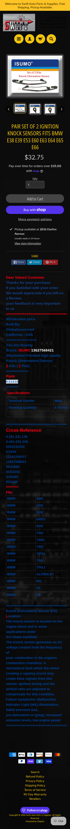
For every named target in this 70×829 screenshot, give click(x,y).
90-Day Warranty (35, 794)
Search (35, 772)
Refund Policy (35, 776)
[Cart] (40, 38)
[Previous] (9, 109)
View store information (28, 243)
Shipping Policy (35, 785)
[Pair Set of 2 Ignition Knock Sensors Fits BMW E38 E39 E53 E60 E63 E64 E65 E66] (20, 108)
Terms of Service (35, 789)
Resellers (35, 798)
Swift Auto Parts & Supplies (38, 815)
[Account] (29, 38)
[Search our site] (51, 38)
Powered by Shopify (35, 821)
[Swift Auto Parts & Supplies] (19, 22)
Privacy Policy (35, 781)
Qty (35, 178)
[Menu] (19, 38)
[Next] (61, 109)
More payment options (35, 219)
